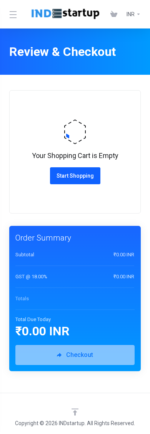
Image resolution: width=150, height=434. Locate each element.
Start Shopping (75, 176)
